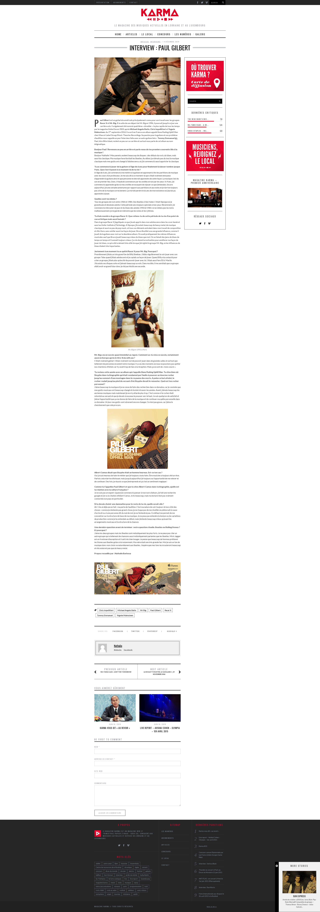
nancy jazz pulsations (103, 886)
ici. (176, 138)
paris (125, 886)
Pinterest (153, 631)
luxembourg (145, 879)
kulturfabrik (144, 875)
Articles (132, 34)
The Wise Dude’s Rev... (198, 119)
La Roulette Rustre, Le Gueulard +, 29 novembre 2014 (159, 671)
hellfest (98, 875)
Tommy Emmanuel (105, 615)
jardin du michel (131, 875)
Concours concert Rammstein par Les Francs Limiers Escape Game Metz (211, 854)
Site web (98, 771)
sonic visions (141, 890)
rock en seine (111, 890)
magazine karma (102, 883)
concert (145, 867)
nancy (136, 883)
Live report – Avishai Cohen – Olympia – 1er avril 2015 (160, 729)
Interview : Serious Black (207, 864)
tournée (117, 894)
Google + (172, 631)
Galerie (200, 34)
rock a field (100, 890)
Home (118, 34)
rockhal (122, 890)
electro (131, 871)
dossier (123, 871)
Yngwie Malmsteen (125, 615)
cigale (137, 867)
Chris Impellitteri (106, 610)
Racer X (168, 610)
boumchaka (134, 864)
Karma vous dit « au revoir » (115, 728)
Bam (116, 864)
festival (139, 871)
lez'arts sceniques (115, 879)
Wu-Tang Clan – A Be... (198, 125)
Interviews (155, 42)
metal (113, 883)
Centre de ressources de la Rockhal (108, 867)
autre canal (108, 864)
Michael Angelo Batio (127, 610)
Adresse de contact (104, 759)
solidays (131, 890)
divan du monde (111, 871)
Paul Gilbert (155, 610)
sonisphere (100, 894)
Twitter (135, 631)
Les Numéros (183, 34)
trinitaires (126, 894)
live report (134, 879)
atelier (98, 864)
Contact (166, 865)
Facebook (118, 631)
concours (99, 871)
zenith (135, 894)
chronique (128, 867)
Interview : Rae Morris (207, 887)
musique (128, 883)
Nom (97, 747)
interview (119, 875)
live (125, 879)
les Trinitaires (101, 879)
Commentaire (100, 783)
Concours (164, 34)
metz (120, 883)
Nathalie (118, 646)
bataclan (124, 864)
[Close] (277, 866)
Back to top (211, 906)
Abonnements (168, 838)
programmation (135, 886)
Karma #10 (203, 846)
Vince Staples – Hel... (198, 131)
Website (118, 650)
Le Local (147, 34)
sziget (109, 894)
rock (146, 886)
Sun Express (299, 896)
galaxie (148, 871)
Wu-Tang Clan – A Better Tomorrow (115, 670)
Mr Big (143, 610)
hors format (108, 875)
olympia (117, 886)
